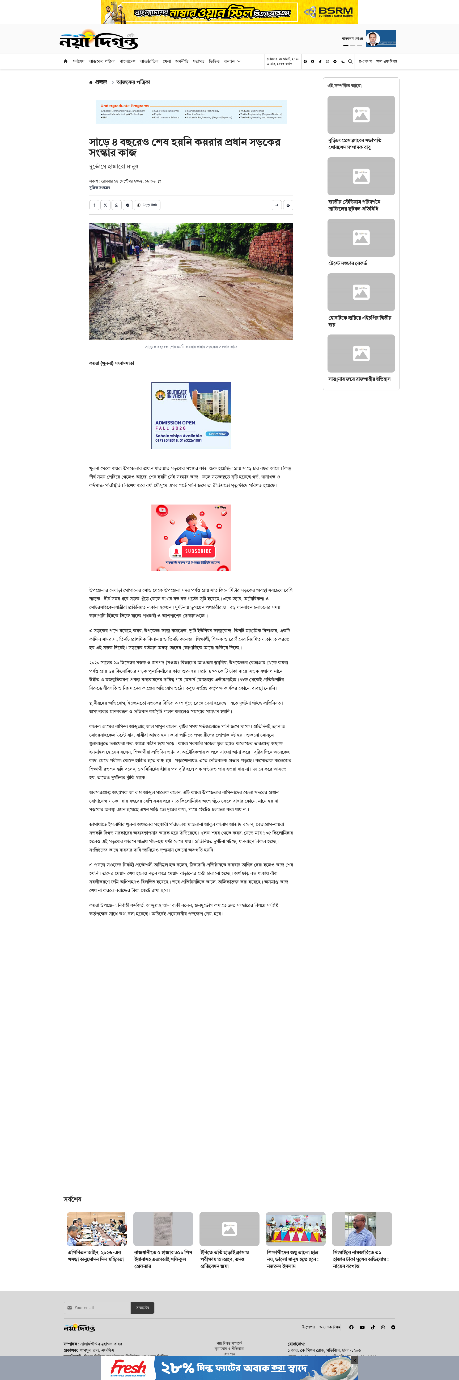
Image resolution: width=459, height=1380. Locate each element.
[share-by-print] (288, 205)
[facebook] (305, 61)
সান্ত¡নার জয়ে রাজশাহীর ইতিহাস (359, 379)
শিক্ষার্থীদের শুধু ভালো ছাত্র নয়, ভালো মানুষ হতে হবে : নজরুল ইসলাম (293, 1259)
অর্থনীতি (182, 61)
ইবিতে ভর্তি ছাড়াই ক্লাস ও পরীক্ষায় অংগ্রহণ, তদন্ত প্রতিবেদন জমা (225, 1259)
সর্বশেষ (78, 61)
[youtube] (312, 61)
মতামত (199, 61)
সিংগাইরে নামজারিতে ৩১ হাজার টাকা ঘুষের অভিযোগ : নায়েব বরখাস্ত (361, 1259)
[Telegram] (335, 61)
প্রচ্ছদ (101, 82)
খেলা (167, 61)
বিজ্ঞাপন (229, 1354)
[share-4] (128, 205)
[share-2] (105, 205)
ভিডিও (214, 61)
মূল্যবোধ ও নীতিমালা (229, 1348)
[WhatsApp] (327, 61)
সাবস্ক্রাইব (142, 1308)
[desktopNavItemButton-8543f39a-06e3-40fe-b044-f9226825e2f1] (238, 61)
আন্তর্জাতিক (149, 61)
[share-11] (277, 205)
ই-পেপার (365, 61)
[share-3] (117, 205)
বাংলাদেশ (127, 61)
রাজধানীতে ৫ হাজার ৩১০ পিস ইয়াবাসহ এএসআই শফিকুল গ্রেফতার (163, 1259)
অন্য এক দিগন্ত (386, 61)
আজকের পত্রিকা (102, 61)
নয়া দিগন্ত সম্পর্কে (229, 1343)
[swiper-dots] (345, 45)
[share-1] (94, 205)
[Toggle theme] (343, 61)
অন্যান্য (230, 61)
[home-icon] (65, 61)
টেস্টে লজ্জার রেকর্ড (348, 263)
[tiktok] (320, 61)
